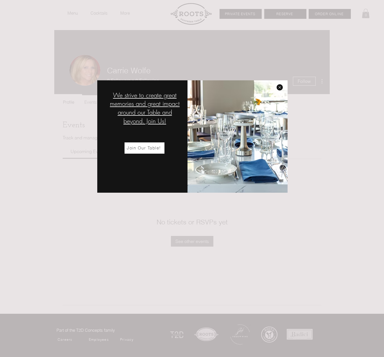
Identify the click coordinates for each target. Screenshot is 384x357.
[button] (280, 87)
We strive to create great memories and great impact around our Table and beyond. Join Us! (145, 108)
